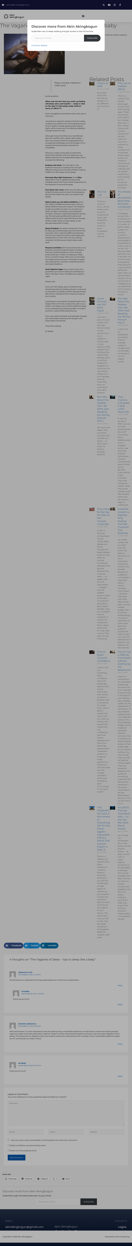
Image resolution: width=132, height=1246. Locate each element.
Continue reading (39, 45)
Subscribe (92, 38)
